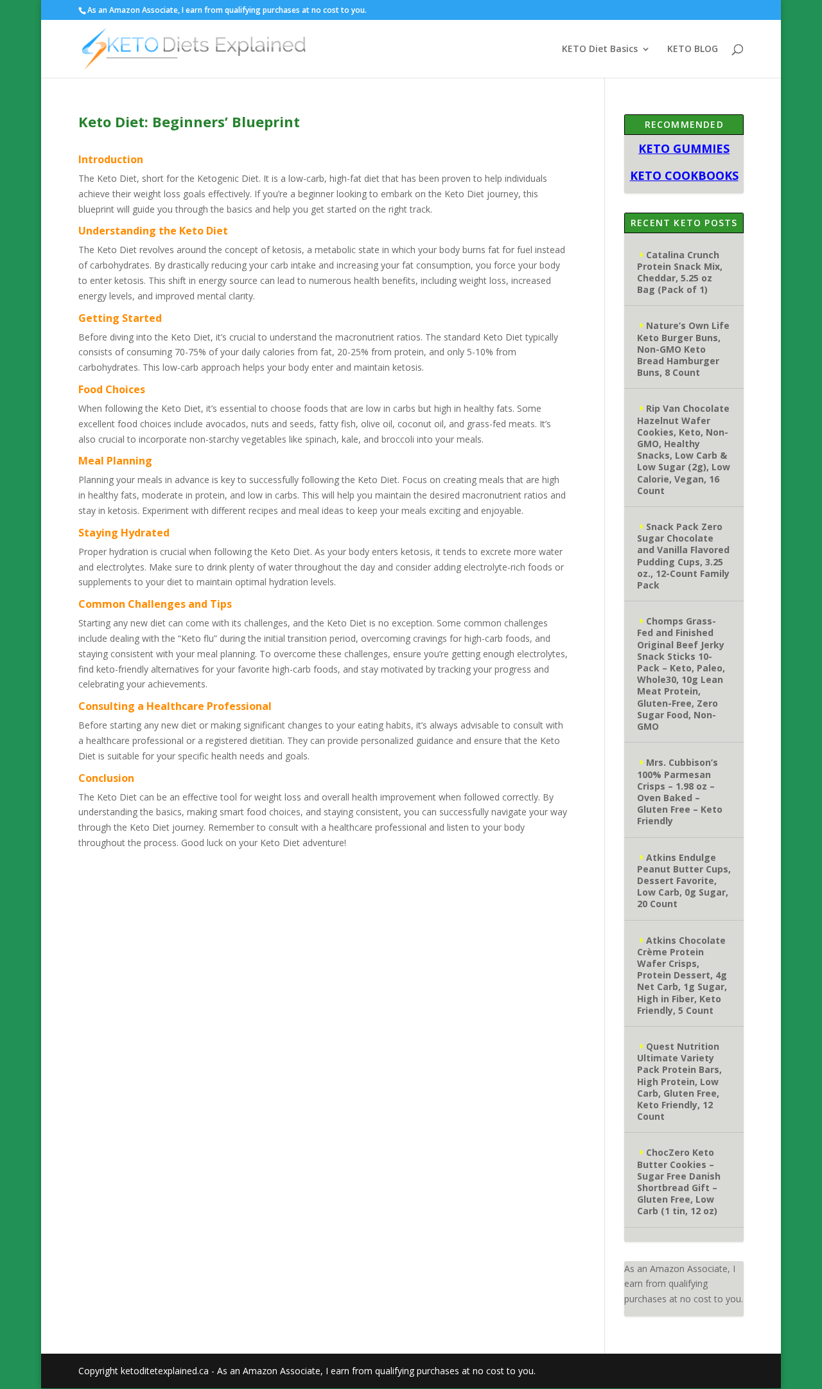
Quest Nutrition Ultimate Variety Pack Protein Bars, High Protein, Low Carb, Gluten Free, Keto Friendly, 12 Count (679, 1081)
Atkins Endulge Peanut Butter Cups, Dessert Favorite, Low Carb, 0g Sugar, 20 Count (684, 880)
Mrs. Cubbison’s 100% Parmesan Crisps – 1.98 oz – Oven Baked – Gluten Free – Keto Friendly (679, 791)
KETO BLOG (692, 49)
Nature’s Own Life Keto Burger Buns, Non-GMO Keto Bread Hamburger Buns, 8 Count (683, 348)
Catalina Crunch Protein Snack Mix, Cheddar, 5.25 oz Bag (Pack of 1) (679, 272)
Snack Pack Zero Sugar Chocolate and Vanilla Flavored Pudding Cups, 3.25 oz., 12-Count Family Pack (683, 555)
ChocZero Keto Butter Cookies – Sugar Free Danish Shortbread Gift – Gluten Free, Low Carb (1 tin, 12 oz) (679, 1181)
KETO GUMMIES (684, 148)
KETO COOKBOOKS (684, 175)
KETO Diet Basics (600, 49)
